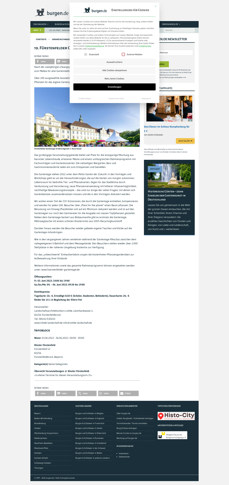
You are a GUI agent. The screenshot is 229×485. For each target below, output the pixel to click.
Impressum (146, 98)
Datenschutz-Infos (116, 98)
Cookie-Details (84, 98)
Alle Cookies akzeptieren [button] (114, 70)
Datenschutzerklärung (94, 46)
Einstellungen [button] (145, 46)
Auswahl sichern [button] (114, 62)
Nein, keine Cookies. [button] (114, 78)
